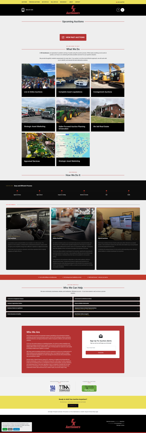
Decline (10, 429)
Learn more (16, 429)
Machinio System (110, 421)
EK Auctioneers (118, 423)
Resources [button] (63, 2)
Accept (4, 429)
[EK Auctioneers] (73, 423)
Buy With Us (45, 2)
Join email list (120, 2)
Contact (77, 2)
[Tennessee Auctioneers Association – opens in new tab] (64, 388)
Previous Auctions (34, 2)
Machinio (122, 421)
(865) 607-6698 (29, 9)
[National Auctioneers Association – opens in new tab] (52, 388)
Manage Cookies (120, 425)
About (71, 2)
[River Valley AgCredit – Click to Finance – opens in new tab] (89, 388)
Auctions (24, 2)
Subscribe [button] (100, 352)
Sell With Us (54, 2)
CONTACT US (73, 405)
